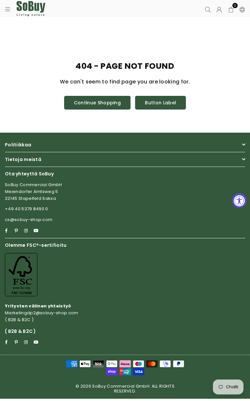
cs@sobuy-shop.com (28, 219)
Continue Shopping (97, 102)
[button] (231, 9)
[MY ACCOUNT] (219, 9)
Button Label (160, 102)
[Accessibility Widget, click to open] (239, 200)
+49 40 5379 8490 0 (26, 209)
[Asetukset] (241, 9)
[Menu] (7, 9)
